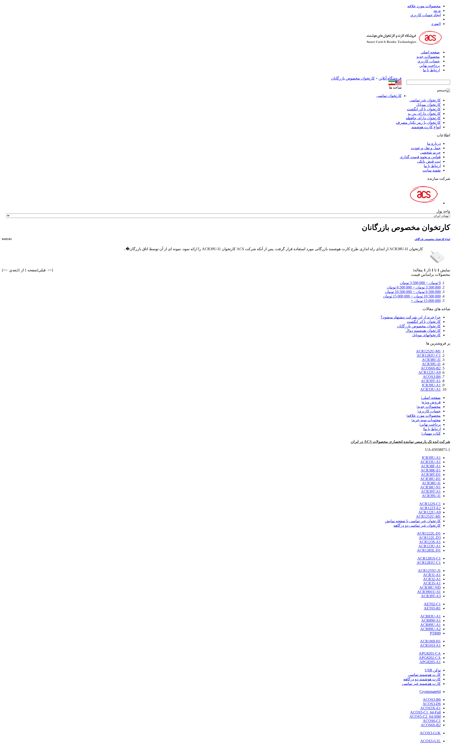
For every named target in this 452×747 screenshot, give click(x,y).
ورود (437, 10)
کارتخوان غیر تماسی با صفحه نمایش (413, 521)
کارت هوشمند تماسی (424, 675)
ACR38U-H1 (430, 479)
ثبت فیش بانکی (429, 161)
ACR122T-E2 (430, 508)
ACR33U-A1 (430, 389)
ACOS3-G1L (430, 741)
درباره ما (434, 143)
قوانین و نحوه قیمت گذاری (420, 157)
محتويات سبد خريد (426, 420)
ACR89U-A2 (430, 629)
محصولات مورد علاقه (424, 6)
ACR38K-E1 (431, 470)
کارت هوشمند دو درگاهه (422, 679)
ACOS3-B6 (432, 377)
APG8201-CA (430, 653)
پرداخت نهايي (429, 66)
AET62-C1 (432, 604)
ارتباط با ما (431, 70)
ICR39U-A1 (431, 385)
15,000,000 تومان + (426, 301)
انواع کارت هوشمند (426, 127)
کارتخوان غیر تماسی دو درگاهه (417, 525)
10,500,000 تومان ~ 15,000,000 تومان (412, 296)
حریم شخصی (430, 152)
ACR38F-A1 (431, 466)
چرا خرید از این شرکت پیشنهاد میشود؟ (411, 317)
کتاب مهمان (431, 433)
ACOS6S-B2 (431, 368)
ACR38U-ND (430, 588)
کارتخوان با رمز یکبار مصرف (418, 122)
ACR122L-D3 (430, 538)
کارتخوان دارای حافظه (423, 118)
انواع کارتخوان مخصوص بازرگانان (432, 239)
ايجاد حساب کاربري (425, 15)
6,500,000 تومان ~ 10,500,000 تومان (413, 292)
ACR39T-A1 (431, 381)
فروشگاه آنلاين (390, 78)
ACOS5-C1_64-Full (425, 712)
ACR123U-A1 (429, 546)
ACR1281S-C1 (429, 558)
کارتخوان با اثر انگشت (424, 109)
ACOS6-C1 (432, 721)
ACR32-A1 (432, 579)
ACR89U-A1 (430, 625)
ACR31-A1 (432, 575)
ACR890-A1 (431, 620)
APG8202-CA (430, 658)
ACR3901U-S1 (429, 592)
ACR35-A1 (432, 583)
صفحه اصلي (430, 52)
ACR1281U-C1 (429, 355)
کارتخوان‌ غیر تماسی (425, 100)
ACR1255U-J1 (429, 571)
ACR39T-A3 (431, 596)
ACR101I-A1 (430, 645)
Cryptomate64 (430, 692)
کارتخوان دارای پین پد (424, 114)
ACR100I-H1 (430, 641)
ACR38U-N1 (430, 487)
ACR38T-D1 (431, 475)
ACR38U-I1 (431, 360)
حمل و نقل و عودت (426, 148)
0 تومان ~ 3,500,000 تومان (420, 283)
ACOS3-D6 (432, 704)
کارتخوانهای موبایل (426, 335)
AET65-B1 (432, 608)
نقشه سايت (432, 170)
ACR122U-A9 (429, 372)
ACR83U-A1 (430, 616)
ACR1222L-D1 (429, 533)
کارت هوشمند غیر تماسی (421, 684)
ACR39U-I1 (431, 364)
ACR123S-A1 (430, 542)
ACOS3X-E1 (430, 708)
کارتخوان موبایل (428, 105)
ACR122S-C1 (430, 504)
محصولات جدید (428, 57)
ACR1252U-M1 (428, 351)
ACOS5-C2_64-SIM (425, 717)
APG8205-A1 (430, 662)
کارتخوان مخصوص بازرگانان (353, 78)
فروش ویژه (431, 402)
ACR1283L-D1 (429, 550)
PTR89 (435, 633)
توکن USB (433, 670)
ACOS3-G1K (430, 733)
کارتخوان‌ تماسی (389, 96)
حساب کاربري (428, 61)
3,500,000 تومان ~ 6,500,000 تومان (414, 287)
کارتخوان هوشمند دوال (423, 331)
